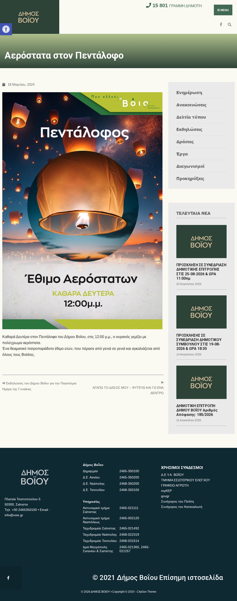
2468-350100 (129, 489)
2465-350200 (129, 477)
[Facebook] (221, 24)
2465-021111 (128, 508)
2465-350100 (129, 471)
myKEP (166, 490)
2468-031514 (129, 540)
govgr (165, 496)
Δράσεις (185, 141)
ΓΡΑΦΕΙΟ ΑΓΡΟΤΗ (175, 485)
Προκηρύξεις (190, 178)
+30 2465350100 (24, 509)
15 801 (176, 5)
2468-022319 (129, 534)
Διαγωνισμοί (190, 166)
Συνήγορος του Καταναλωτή (181, 506)
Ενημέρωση (189, 92)
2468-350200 (129, 483)
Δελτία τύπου (191, 117)
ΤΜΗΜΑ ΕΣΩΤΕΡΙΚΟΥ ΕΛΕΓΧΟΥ (185, 480)
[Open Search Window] (229, 24)
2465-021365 (129, 547)
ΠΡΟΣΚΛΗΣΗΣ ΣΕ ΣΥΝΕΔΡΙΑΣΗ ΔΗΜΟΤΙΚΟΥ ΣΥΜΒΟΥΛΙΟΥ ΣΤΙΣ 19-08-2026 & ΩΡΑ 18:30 (198, 342)
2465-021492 (129, 528)
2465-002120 (129, 518)
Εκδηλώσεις (189, 129)
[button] (6, 29)
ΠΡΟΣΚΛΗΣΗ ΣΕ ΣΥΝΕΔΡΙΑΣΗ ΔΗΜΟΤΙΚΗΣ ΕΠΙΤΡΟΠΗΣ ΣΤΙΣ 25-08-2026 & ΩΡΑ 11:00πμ (201, 272)
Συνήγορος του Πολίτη (177, 501)
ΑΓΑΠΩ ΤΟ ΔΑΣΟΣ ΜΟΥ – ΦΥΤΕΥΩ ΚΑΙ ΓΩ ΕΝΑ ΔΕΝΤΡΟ (128, 390)
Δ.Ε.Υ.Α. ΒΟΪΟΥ (172, 474)
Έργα (182, 154)
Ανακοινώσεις (191, 105)
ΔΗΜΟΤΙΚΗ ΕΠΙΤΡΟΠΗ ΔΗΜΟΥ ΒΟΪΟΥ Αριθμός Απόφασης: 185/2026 (197, 410)
